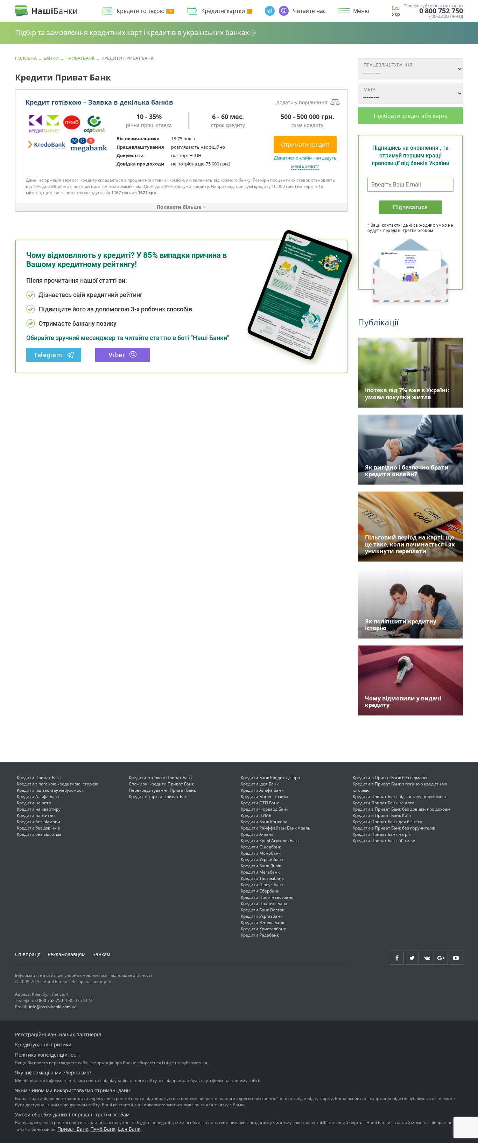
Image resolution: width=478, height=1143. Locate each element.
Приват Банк (72, 1129)
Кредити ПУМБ (256, 815)
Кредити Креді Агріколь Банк (270, 841)
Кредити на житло (36, 815)
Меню (361, 11)
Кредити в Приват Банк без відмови (390, 778)
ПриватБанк (80, 58)
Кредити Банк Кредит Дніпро (270, 778)
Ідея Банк (129, 1129)
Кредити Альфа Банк (38, 796)
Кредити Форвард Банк (264, 809)
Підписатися (410, 207)
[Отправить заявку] (68, 133)
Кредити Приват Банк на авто (383, 803)
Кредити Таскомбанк (262, 878)
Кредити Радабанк (260, 935)
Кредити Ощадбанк (261, 847)
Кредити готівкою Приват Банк (160, 778)
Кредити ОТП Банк (260, 803)
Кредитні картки (223, 11)
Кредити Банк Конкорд (264, 822)
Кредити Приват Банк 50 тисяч (384, 841)
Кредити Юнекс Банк (262, 922)
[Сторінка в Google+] (441, 958)
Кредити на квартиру (39, 809)
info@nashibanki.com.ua (53, 1007)
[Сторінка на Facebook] (397, 958)
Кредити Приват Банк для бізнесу (387, 822)
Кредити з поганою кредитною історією (57, 784)
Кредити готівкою (140, 11)
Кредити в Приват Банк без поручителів (394, 828)
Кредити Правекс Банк (264, 903)
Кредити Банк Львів (261, 866)
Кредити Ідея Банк (260, 784)
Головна (26, 58)
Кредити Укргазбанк (261, 916)
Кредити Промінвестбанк (267, 897)
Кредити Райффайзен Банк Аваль (275, 828)
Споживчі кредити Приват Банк (161, 784)
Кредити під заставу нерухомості (50, 790)
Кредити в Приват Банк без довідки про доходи (401, 809)
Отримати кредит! (305, 144)
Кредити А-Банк (257, 834)
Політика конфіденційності (47, 1054)
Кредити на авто (34, 803)
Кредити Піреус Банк (262, 885)
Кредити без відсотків (39, 834)
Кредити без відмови (38, 822)
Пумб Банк (102, 1129)
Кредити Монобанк (261, 853)
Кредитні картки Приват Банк (159, 796)
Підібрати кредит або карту (411, 116)
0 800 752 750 (441, 10)
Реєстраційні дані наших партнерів (58, 1034)
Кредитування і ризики (43, 1044)
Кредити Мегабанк (260, 872)
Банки (51, 58)
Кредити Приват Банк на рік (381, 834)
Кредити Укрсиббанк (262, 859)
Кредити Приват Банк (39, 778)
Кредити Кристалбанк (263, 929)
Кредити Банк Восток (262, 910)
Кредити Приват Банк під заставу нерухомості (400, 796)
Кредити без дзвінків (38, 828)
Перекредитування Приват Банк (162, 790)
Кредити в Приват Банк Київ (382, 815)
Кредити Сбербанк (260, 891)
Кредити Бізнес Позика (264, 796)
